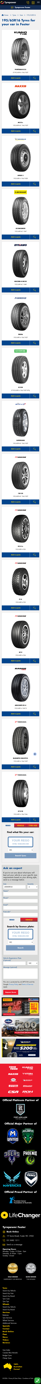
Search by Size (8, 1293)
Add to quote (15, 78)
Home (6, 15)
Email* (5, 905)
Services (6, 1312)
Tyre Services (7, 1318)
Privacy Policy (13, 984)
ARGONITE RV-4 (20, 705)
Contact (6, 1329)
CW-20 (20, 493)
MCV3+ (20, 122)
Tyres (5, 1288)
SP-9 (20, 652)
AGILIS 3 (20, 175)
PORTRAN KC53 (20, 69)
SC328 (20, 387)
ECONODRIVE (20, 228)
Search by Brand (9, 1296)
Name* (6, 891)
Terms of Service (27, 984)
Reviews (6, 1343)
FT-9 (20, 599)
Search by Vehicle (9, 1291)
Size (4, 884)
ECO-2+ (20, 546)
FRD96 (20, 334)
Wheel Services (8, 1320)
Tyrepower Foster (22, 7)
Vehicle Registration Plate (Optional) (12, 959)
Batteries (6, 1315)
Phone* (6, 898)
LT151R (20, 811)
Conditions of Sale (27, 1378)
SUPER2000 (20, 440)
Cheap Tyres (7, 1358)
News (5, 1337)
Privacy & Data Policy (15, 1378)
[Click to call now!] (28, 2)
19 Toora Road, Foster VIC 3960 (20, 1236)
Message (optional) (10, 967)
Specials (6, 1326)
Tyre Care (6, 1299)
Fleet (5, 1334)
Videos (6, 1340)
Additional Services (10, 1323)
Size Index (6, 1350)
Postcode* (7, 912)
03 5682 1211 (13, 1240)
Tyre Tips (6, 1301)
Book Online (8, 1331)
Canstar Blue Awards (10, 1353)
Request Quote (10, 992)
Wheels (6, 1304)
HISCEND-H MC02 (20, 281)
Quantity (30, 884)
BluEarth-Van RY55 (20, 758)
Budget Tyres (7, 1355)
